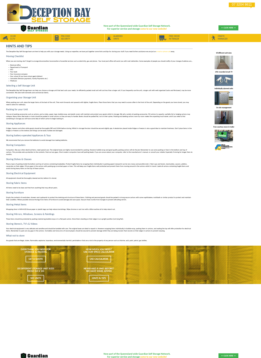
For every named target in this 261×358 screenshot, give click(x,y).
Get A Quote (36, 259)
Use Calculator (99, 259)
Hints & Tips (99, 278)
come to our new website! (153, 29)
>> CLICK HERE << (228, 28)
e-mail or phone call (163, 51)
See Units (35, 278)
